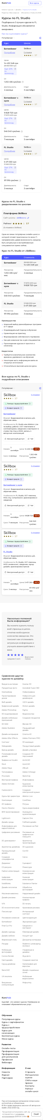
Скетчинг (5, 742)
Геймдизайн (7, 746)
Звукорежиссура (29, 922)
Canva (24, 857)
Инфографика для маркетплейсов (9, 827)
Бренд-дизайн (8, 750)
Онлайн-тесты (9, 1048)
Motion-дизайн (28, 706)
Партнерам (7, 1078)
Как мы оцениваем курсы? (15, 34)
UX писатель (7, 976)
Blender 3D (27, 724)
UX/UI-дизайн (28, 702)
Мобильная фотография (7, 951)
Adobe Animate (8, 784)
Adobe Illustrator (8, 728)
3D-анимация (27, 742)
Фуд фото (26, 956)
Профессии (7, 1060)
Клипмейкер (7, 692)
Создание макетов (30, 960)
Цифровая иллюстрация (7, 878)
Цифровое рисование (11, 832)
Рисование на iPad (30, 826)
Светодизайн (7, 960)
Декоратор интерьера (31, 940)
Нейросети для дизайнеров (28, 697)
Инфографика (28, 780)
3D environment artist (10, 908)
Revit (4, 764)
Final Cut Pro (7, 926)
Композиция (7, 800)
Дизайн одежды (8, 932)
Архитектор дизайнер (11, 847)
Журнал (5, 1075)
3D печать (26, 904)
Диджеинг (6, 863)
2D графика (6, 804)
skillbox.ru (21, 218)
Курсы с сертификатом (13, 1022)
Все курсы (34, 3)
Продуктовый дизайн (31, 746)
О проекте (30, 1072)
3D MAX (5, 724)
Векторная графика (10, 780)
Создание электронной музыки (31, 791)
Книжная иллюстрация (27, 878)
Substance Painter (29, 883)
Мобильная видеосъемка (27, 977)
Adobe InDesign (29, 772)
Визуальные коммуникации (8, 984)
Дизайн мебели (8, 936)
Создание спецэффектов (8, 858)
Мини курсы (8, 1039)
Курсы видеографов (30, 808)
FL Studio (7, 552)
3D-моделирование (10, 714)
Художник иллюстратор (27, 785)
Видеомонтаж (28, 714)
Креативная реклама (31, 908)
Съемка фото (7, 790)
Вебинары (7, 1062)
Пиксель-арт (7, 912)
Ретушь (25, 804)
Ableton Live (27, 796)
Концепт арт (27, 936)
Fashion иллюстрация (10, 871)
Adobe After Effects (10, 738)
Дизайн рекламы (8, 898)
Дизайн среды (8, 822)
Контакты (29, 1086)
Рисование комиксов (10, 918)
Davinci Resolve (8, 808)
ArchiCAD (26, 760)
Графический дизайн (10, 706)
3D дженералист (9, 841)
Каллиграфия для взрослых (29, 965)
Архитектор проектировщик (29, 842)
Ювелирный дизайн (30, 932)
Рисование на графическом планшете (28, 834)
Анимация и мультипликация (29, 813)
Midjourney (26, 983)
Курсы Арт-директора (11, 796)
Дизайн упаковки (29, 750)
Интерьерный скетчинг (28, 913)
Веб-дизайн (7, 702)
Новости (6, 1072)
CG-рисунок (7, 867)
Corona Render (8, 956)
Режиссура (27, 867)
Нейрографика (28, 692)
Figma (25, 710)
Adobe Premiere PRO (31, 738)
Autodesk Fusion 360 (30, 688)
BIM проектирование (10, 812)
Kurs (6, 3)
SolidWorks (6, 883)
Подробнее (9, 53)
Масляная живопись (10, 894)
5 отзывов (28, 52)
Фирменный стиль (9, 940)
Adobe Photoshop (9, 710)
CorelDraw (26, 800)
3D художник (27, 847)
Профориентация (10, 1051)
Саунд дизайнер (8, 964)
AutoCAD (26, 764)
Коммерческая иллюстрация (28, 872)
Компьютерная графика (28, 899)
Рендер (5, 944)
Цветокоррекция (29, 918)
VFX (3, 904)
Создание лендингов (31, 718)
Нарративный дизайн (31, 894)
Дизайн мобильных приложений (9, 719)
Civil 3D (25, 851)
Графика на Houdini (10, 760)
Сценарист (26, 863)
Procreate (6, 776)
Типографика (7, 772)
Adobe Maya (7, 768)
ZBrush (25, 768)
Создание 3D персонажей (27, 755)
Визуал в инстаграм (10, 684)
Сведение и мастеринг (27, 927)
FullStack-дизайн (29, 822)
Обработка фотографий (27, 888)
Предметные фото (9, 688)
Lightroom (6, 818)
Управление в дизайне (28, 951)
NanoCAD (6, 970)
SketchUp (26, 776)
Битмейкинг (9, 414)
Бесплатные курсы (11, 1036)
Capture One (27, 818)
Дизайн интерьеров (10, 734)
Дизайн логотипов (9, 887)
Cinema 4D (27, 734)
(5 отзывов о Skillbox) (12, 228)
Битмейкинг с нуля (12, 485)
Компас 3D (26, 684)
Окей (36, 1114)
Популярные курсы (11, 1019)
